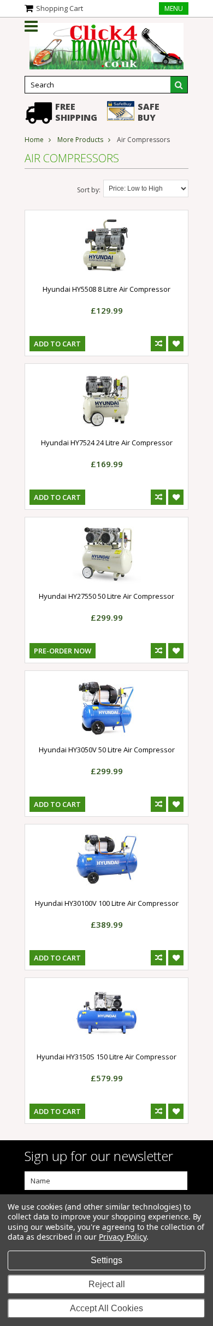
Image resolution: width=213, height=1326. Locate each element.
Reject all (106, 1284)
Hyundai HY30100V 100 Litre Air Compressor (107, 903)
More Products (80, 139)
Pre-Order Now (62, 651)
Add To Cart (57, 344)
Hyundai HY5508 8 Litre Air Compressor (106, 289)
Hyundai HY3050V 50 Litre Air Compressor (107, 750)
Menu (173, 8)
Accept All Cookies (106, 1308)
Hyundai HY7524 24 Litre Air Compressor (107, 442)
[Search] (179, 84)
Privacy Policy (122, 1236)
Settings (106, 1260)
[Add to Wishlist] (176, 343)
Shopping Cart (59, 8)
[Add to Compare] (158, 343)
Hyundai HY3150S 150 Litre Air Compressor (106, 1057)
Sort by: (88, 190)
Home (34, 139)
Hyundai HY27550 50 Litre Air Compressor (106, 596)
